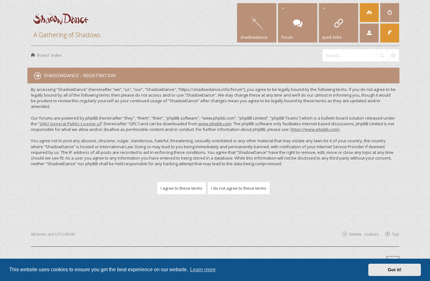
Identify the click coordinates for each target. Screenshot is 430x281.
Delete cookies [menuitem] (364, 234)
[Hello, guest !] (369, 33)
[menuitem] (389, 12)
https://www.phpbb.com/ (315, 129)
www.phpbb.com (214, 123)
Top (395, 234)
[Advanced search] (393, 55)
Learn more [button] (203, 269)
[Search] (382, 55)
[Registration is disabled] (369, 12)
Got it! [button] (394, 269)
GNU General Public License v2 (70, 123)
